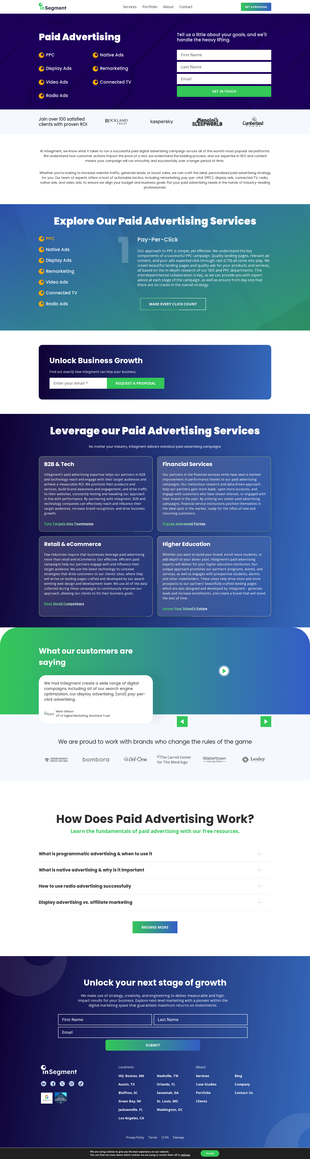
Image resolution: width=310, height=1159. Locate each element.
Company (242, 1084)
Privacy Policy (135, 1137)
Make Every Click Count (173, 304)
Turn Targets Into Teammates (68, 524)
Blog (238, 1076)
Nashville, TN (167, 1076)
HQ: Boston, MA (131, 1076)
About (168, 6)
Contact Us (244, 1093)
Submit (153, 1045)
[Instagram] (71, 1083)
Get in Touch (224, 91)
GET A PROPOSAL (256, 7)
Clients (201, 1101)
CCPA (165, 1137)
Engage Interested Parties (184, 524)
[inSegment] (52, 7)
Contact (185, 6)
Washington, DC (170, 1109)
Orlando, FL (166, 1084)
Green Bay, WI (129, 1101)
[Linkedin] (43, 1083)
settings (185, 1155)
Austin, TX (126, 1084)
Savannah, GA (168, 1093)
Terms (152, 1137)
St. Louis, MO (167, 1101)
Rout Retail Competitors (64, 604)
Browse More (155, 927)
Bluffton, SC (128, 1093)
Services (130, 6)
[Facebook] (53, 1083)
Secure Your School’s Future (185, 608)
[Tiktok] (81, 1083)
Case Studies (206, 1084)
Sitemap (178, 1137)
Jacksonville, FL (130, 1109)
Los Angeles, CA (131, 1118)
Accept (210, 1153)
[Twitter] (62, 1083)
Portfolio (149, 6)
